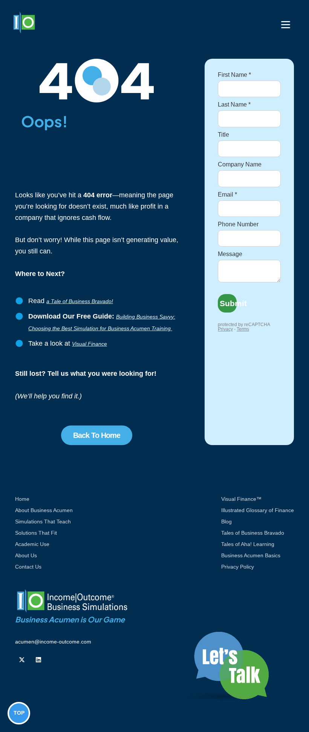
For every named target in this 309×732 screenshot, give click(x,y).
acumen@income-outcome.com (53, 642)
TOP (19, 713)
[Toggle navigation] (285, 25)
